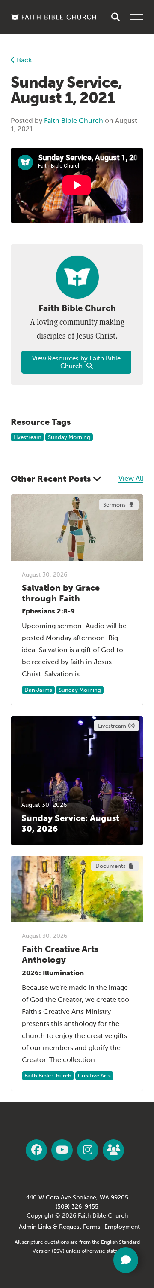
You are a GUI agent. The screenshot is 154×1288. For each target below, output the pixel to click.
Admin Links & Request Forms (59, 1226)
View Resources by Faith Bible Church (76, 362)
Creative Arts (94, 1075)
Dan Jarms (38, 690)
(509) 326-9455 (77, 1206)
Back (23, 60)
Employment (122, 1226)
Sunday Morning (69, 437)
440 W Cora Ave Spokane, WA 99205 (77, 1197)
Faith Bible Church (73, 120)
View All (130, 478)
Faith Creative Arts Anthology (60, 954)
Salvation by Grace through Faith (61, 593)
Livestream (27, 437)
